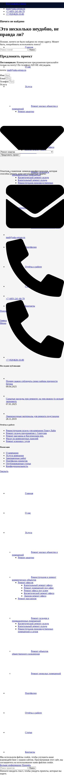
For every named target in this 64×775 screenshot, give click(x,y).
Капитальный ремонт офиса (38, 585)
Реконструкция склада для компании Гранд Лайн (31, 430)
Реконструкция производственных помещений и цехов (35, 630)
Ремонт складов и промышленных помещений (30, 619)
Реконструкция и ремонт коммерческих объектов (34, 578)
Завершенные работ (16, 458)
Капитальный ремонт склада (32, 626)
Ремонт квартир (26, 557)
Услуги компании (15, 455)
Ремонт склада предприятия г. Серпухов (26, 433)
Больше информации (10, 765)
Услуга (3, 84)
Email (3, 78)
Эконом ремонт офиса (35, 596)
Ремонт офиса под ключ (36, 590)
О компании (12, 453)
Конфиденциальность (17, 466)
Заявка (3, 320)
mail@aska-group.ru (16, 70)
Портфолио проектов (17, 461)
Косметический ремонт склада (33, 177)
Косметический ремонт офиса (39, 593)
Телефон (4, 81)
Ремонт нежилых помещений (46, 673)
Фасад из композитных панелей (22, 438)
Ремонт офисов (25, 582)
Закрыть (4, 471)
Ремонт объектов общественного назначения (30, 652)
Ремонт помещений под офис (39, 588)
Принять (26, 765)
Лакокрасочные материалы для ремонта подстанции (32, 416)
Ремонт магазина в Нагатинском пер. (25, 436)
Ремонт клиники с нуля (18, 441)
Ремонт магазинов (27, 598)
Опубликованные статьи (18, 463)
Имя (2, 75)
